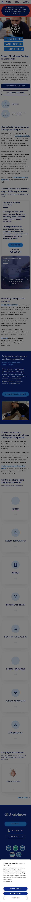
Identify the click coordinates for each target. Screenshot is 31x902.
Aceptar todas (15, 893)
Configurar (15, 898)
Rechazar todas (15, 888)
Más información (7, 881)
